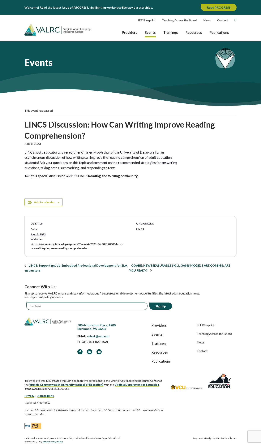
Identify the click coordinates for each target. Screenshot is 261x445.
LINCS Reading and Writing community (108, 176)
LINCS (140, 229)
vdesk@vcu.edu (98, 336)
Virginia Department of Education (137, 384)
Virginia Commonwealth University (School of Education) (66, 384)
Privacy (29, 395)
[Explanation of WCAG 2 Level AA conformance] (32, 425)
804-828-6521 (98, 341)
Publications (219, 32)
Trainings (170, 32)
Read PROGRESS (219, 7)
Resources (194, 32)
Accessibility (45, 395)
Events (150, 32)
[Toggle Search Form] (235, 20)
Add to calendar (44, 202)
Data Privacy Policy (53, 441)
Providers (129, 32)
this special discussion (48, 176)
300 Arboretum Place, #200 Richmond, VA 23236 (96, 326)
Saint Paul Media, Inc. (226, 438)
